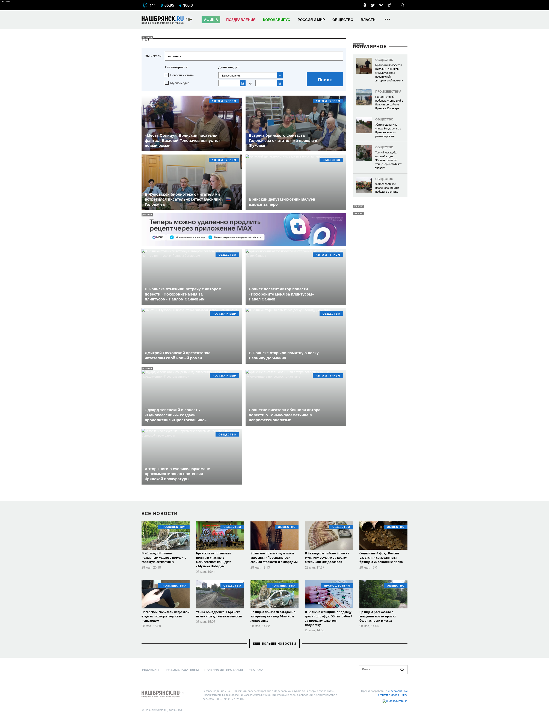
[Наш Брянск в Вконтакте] (381, 5)
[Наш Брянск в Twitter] (373, 5)
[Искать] (402, 669)
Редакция (150, 669)
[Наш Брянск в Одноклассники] (365, 5)
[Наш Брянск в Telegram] (389, 5)
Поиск (325, 79)
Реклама (256, 669)
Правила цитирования (223, 669)
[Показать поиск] (402, 5)
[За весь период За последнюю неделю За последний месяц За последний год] (250, 75)
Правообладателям (181, 669)
